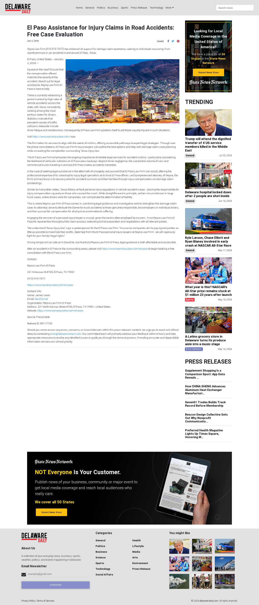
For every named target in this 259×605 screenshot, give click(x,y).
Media (136, 551)
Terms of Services (45, 600)
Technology (156, 7)
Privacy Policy (28, 600)
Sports (124, 7)
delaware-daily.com (209, 600)
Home (79, 7)
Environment (140, 563)
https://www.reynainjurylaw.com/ (51, 136)
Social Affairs (104, 574)
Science (101, 557)
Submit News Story (208, 72)
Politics (101, 7)
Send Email (41, 299)
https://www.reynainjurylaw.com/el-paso (125, 248)
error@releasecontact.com (65, 334)
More (168, 7)
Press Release (139, 7)
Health (136, 540)
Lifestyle (138, 546)
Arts (135, 557)
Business (113, 7)
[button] (168, 41)
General (89, 7)
